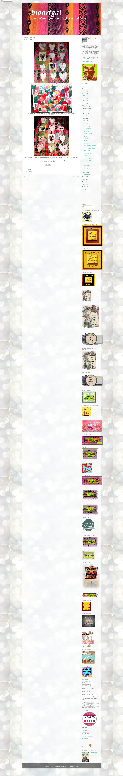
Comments (86, 206)
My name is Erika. (93, 38)
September (86, 111)
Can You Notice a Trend (89, 138)
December (86, 106)
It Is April (86, 168)
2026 (84, 85)
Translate (91, 733)
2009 (84, 183)
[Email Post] (43, 164)
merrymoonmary (65, 766)
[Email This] (45, 165)
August (86, 113)
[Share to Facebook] (49, 165)
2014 (84, 105)
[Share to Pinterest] (50, 165)
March (85, 170)
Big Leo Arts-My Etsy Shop (87, 738)
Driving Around (87, 150)
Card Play (86, 141)
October (86, 110)
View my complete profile (87, 61)
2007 (84, 186)
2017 (84, 100)
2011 (84, 179)
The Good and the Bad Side (90, 136)
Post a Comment (29, 171)
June (85, 116)
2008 (84, 184)
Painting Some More (88, 133)
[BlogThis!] (46, 165)
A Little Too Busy (87, 153)
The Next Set (86, 131)
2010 (84, 181)
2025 (84, 86)
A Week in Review (87, 162)
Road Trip (86, 123)
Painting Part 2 (87, 167)
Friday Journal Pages (88, 163)
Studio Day (86, 125)
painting (28, 166)
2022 (84, 91)
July (85, 115)
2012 (84, 178)
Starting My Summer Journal (90, 126)
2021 (84, 93)
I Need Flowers (87, 157)
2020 (84, 95)
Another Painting (87, 160)
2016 (84, 101)
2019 (84, 96)
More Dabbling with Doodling (90, 145)
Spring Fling (86, 140)
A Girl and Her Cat (88, 165)
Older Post (76, 176)
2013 (84, 176)
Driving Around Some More (89, 148)
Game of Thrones (87, 146)
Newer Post (27, 176)
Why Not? (86, 135)
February (86, 172)
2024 (84, 88)
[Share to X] (48, 165)
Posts (85, 204)
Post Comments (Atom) (34, 178)
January (86, 174)
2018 (84, 98)
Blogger (76, 766)
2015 (84, 103)
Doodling (86, 155)
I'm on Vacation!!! (87, 128)
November (86, 108)
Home (52, 176)
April (85, 120)
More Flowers (87, 143)
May (85, 118)
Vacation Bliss (87, 121)
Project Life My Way (88, 158)
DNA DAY (86, 130)
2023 (84, 90)
